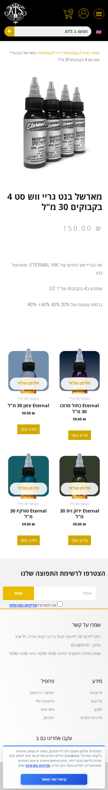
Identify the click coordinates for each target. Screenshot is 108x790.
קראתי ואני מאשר (54, 779)
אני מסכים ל (33, 604)
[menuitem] (99, 32)
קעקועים (71, 53)
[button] (99, 14)
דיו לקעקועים (50, 53)
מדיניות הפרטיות (23, 605)
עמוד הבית (90, 53)
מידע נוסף (79, 435)
